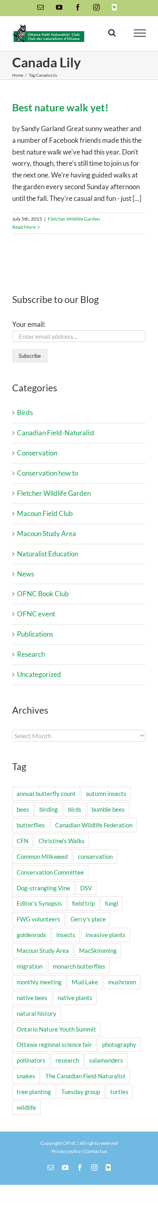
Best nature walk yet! (60, 107)
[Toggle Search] (112, 33)
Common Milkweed (42, 856)
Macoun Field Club (45, 513)
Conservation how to (47, 473)
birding (48, 809)
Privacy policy (66, 1151)
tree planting (34, 1091)
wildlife (26, 1107)
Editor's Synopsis (39, 903)
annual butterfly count (46, 793)
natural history (36, 1013)
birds (74, 809)
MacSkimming (98, 950)
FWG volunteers (38, 919)
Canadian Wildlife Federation (93, 825)
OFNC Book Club (43, 593)
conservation (95, 856)
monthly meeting (39, 982)
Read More (24, 227)
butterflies (31, 825)
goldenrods (31, 934)
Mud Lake (85, 982)
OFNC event (36, 614)
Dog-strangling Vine (43, 888)
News (25, 574)
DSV (86, 888)
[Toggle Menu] (140, 33)
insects (65, 934)
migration (30, 966)
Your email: (28, 324)
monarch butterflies (79, 966)
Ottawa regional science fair (54, 1044)
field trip (83, 903)
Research (31, 654)
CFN (22, 840)
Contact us (95, 1151)
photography (119, 1044)
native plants (75, 997)
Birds (25, 412)
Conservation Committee (50, 872)
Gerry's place (88, 919)
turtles (119, 1091)
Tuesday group (80, 1091)
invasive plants (105, 934)
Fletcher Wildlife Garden (74, 219)
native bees (32, 997)
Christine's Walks (61, 840)
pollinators (31, 1060)
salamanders (106, 1060)
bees (23, 809)
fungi (111, 903)
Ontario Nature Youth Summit (56, 1029)
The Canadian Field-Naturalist (85, 1076)
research (67, 1060)
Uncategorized (39, 674)
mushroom (122, 982)
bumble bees (108, 809)
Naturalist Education (47, 553)
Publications (35, 634)
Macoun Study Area (46, 533)
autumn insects (106, 793)
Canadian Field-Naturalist (55, 432)
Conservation (37, 453)
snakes (26, 1076)
